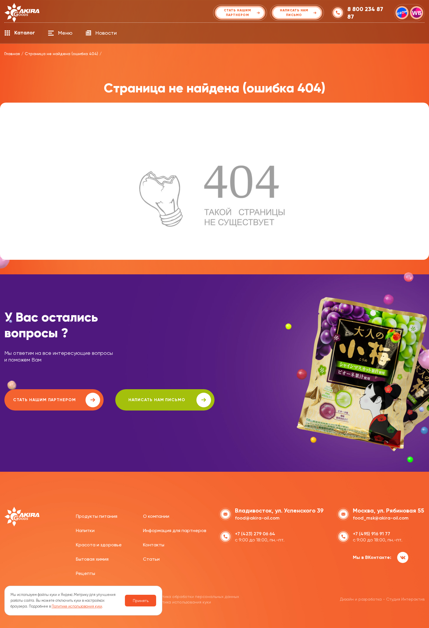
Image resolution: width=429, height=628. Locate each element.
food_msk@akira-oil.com (381, 518)
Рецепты (85, 573)
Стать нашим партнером (44, 399)
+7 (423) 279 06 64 (255, 533)
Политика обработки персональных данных (195, 596)
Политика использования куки (181, 602)
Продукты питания (96, 516)
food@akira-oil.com (257, 518)
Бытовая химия (92, 559)
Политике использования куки (77, 606)
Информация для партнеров (174, 530)
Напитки (85, 530)
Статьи (151, 559)
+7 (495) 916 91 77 (371, 533)
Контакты (153, 545)
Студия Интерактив (405, 599)
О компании (156, 516)
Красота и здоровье (99, 545)
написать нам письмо (156, 399)
